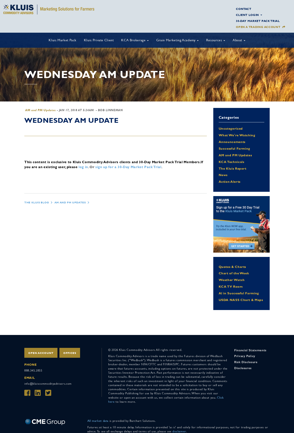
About (238, 40)
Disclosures (243, 368)
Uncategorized (231, 128)
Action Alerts (229, 181)
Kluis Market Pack (62, 40)
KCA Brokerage (134, 40)
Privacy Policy (244, 356)
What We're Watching (237, 135)
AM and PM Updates (40, 110)
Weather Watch (232, 280)
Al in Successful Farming (239, 293)
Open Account (41, 353)
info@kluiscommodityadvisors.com (48, 383)
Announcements (232, 142)
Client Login (248, 15)
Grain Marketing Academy (176, 40)
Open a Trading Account (258, 27)
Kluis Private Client (99, 40)
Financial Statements (250, 350)
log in (83, 167)
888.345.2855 (33, 370)
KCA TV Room (231, 286)
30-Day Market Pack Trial (258, 21)
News (223, 175)
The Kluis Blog (36, 202)
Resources (214, 40)
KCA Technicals (231, 162)
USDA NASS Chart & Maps (241, 300)
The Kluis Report (232, 168)
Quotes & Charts (232, 267)
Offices (69, 353)
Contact (243, 9)
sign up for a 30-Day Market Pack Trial (128, 167)
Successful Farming (234, 148)
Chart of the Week (234, 273)
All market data (98, 420)
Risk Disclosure (246, 362)
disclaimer (179, 431)
